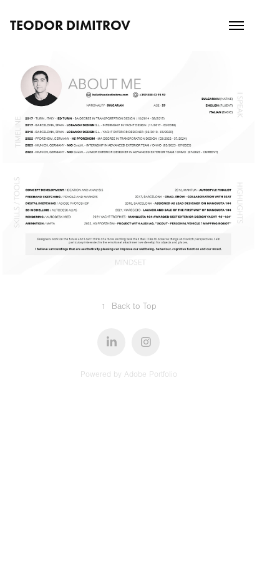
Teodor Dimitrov (70, 25)
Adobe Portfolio (150, 374)
